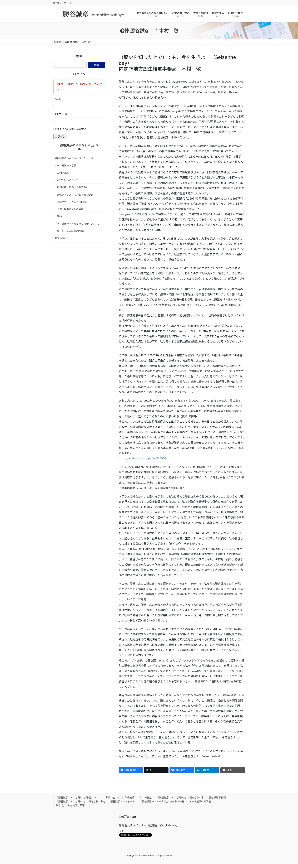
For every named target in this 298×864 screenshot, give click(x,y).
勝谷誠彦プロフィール (122, 801)
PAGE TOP (288, 835)
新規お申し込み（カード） (71, 180)
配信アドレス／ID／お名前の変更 (75, 194)
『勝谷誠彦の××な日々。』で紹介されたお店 (80, 801)
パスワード (60, 114)
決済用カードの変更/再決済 (72, 202)
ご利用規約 (63, 172)
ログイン (60, 136)
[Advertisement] (79, 267)
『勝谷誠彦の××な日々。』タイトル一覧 (162, 801)
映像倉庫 (130, 797)
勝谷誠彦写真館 (217, 797)
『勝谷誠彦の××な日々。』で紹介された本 (180, 797)
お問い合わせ (61, 238)
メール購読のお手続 (65, 165)
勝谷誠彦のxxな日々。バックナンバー (75, 158)
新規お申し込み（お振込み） (72, 187)
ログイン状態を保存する (71, 129)
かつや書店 (146, 797)
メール (57, 99)
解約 (59, 216)
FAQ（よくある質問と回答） (70, 231)
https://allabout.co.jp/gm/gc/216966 (142, 458)
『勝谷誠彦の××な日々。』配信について (76, 223)
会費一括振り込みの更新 (70, 209)
